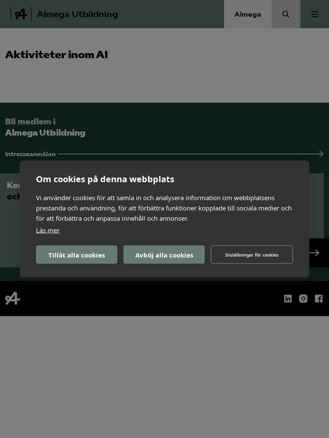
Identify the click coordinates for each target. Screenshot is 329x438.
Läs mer (48, 230)
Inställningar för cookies (251, 254)
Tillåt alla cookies (76, 254)
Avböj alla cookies (164, 254)
